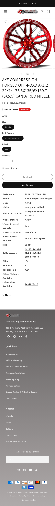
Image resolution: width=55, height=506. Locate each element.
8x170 (35, 256)
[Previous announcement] (5, 4)
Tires (8, 422)
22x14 (9, 128)
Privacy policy (13, 385)
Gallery (9, 429)
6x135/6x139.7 (14, 139)
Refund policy (12, 379)
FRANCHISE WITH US (16, 441)
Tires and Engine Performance (25, 492)
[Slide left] (21, 74)
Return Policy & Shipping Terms (21, 392)
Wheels (9, 416)
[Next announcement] (50, 4)
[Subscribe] (46, 459)
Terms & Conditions (15, 373)
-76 (8, 150)
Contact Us (11, 398)
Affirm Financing (14, 360)
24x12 (28, 284)
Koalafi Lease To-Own (17, 366)
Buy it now (27, 185)
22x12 (35, 284)
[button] (6, 11)
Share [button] (8, 295)
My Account (12, 354)
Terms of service (29, 500)
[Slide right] (34, 74)
